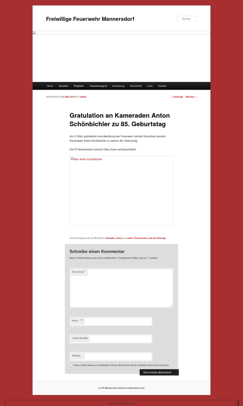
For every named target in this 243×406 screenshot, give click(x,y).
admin (83, 96)
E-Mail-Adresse (80, 338)
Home (50, 85)
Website (76, 355)
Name (77, 320)
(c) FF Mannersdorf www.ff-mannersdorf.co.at (121, 387)
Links (150, 85)
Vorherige (177, 96)
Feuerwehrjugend (98, 85)
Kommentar (79, 271)
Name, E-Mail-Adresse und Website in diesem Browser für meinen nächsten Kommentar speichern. (121, 365)
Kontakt (162, 85)
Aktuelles (63, 85)
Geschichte (136, 85)
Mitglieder (79, 85)
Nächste (191, 96)
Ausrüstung (118, 85)
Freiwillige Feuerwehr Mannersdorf (90, 18)
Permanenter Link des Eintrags (150, 238)
